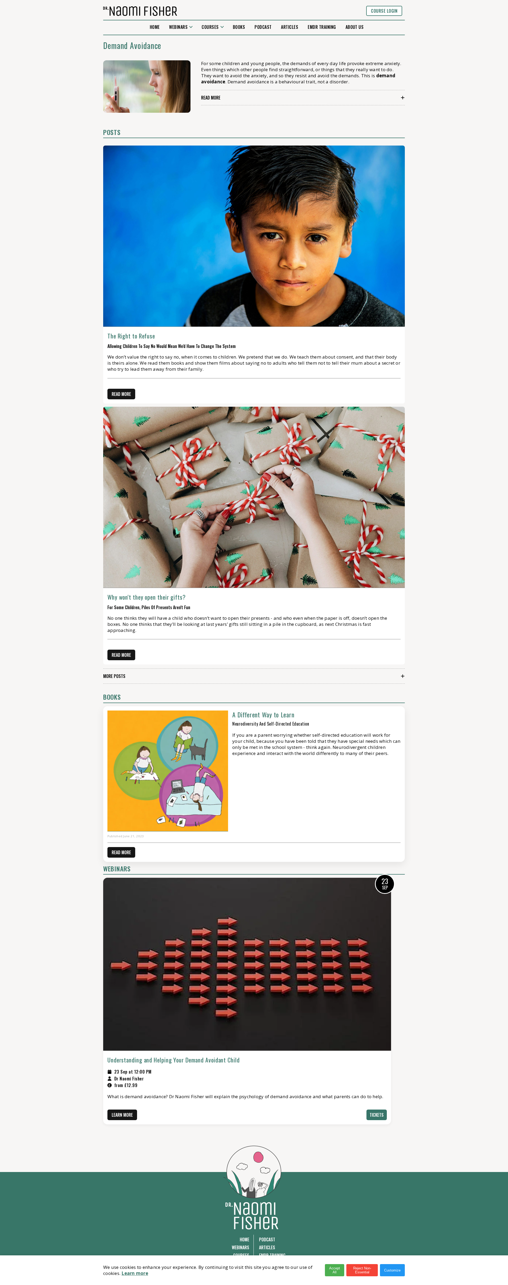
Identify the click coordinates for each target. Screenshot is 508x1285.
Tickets (377, 1115)
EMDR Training (322, 27)
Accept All (334, 1270)
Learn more (134, 1273)
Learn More (122, 1115)
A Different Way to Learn (263, 714)
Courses (210, 27)
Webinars (178, 27)
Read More (210, 97)
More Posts (114, 676)
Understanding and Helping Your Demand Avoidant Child (173, 1060)
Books (239, 27)
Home (155, 27)
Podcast (263, 27)
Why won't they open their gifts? (146, 597)
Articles (289, 27)
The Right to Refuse (131, 336)
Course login (384, 11)
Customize (392, 1270)
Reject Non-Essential (362, 1270)
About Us (355, 27)
